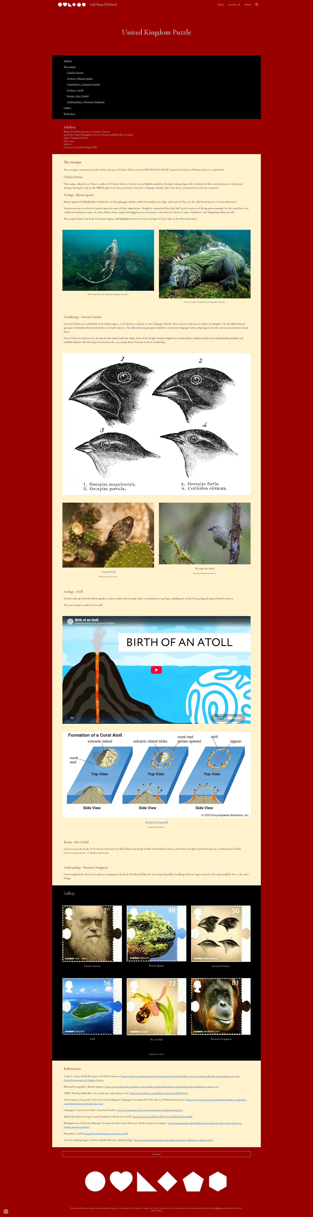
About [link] (247, 4)
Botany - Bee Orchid (78, 96)
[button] (257, 4)
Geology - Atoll (75, 90)
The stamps (70, 66)
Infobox (68, 60)
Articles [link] (232, 4)
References (69, 113)
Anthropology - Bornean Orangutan (85, 101)
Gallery (67, 107)
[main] (156, 32)
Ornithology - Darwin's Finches (83, 84)
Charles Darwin (75, 72)
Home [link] (221, 4)
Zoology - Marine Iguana (80, 78)
